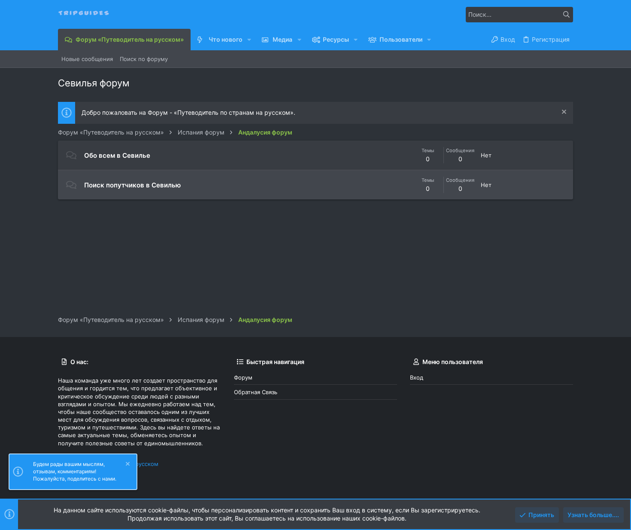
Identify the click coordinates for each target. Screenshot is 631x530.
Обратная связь (255, 392)
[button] (249, 39)
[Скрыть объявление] (563, 112)
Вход (416, 377)
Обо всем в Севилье (117, 155)
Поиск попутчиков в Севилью (132, 185)
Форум (243, 377)
